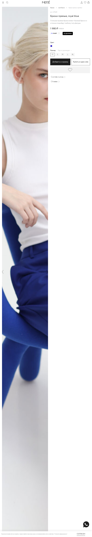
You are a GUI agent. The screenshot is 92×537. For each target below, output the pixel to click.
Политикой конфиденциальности (61, 534)
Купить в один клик (80, 62)
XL (73, 54)
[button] (2, 272)
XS (53, 54)
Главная (52, 8)
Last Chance (61, 8)
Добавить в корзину (60, 62)
